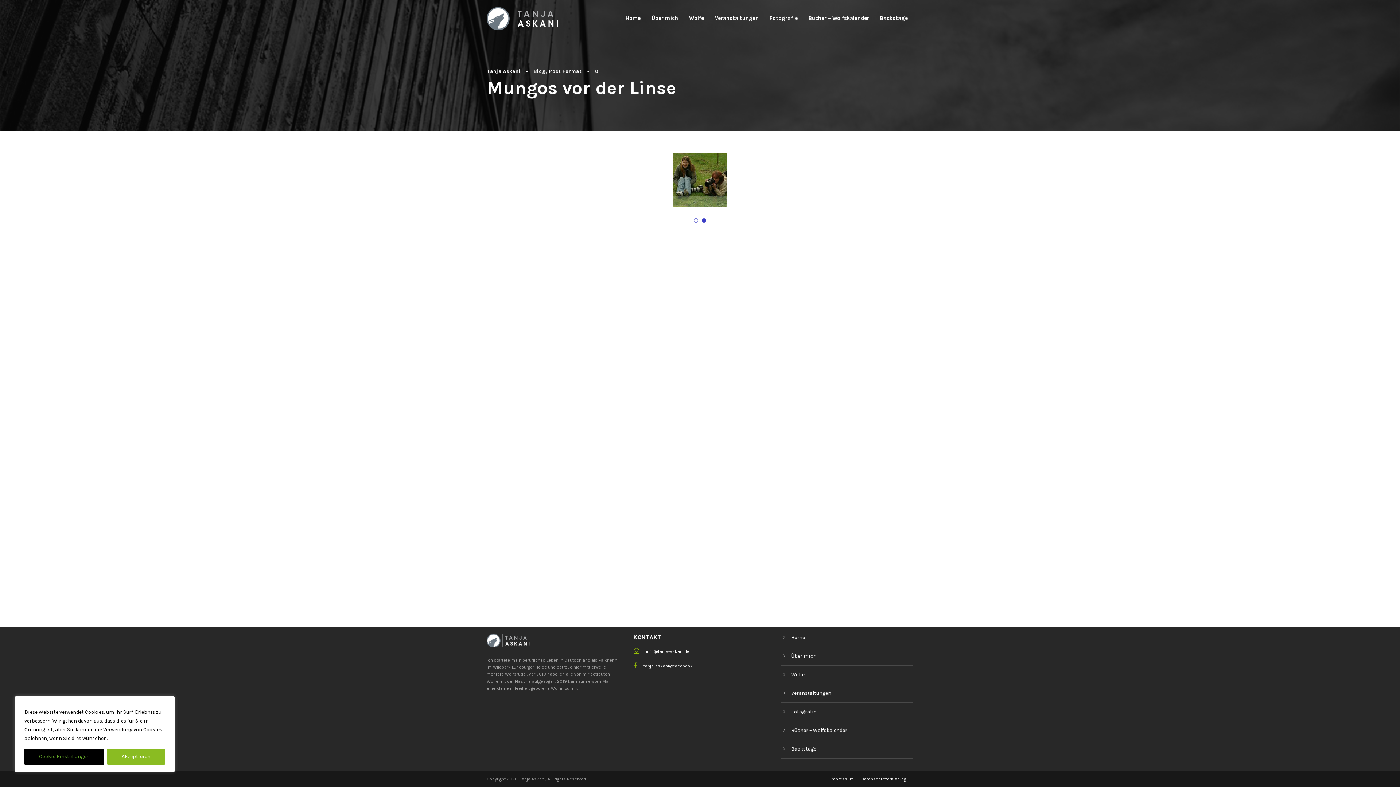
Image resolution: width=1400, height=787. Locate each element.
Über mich (665, 18)
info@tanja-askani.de (667, 651)
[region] (95, 734)
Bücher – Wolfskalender (839, 18)
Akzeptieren (136, 756)
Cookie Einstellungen (64, 756)
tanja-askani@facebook (668, 666)
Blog (540, 71)
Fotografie (784, 18)
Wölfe (696, 18)
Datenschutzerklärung (883, 779)
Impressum (842, 779)
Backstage (894, 18)
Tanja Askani (504, 71)
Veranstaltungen (737, 18)
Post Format (565, 71)
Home (633, 18)
